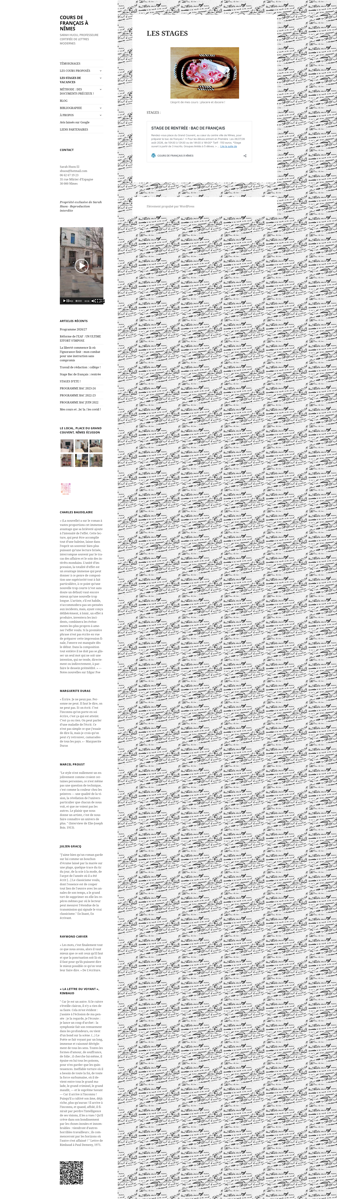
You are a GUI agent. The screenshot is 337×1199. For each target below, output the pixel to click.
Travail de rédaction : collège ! (80, 367)
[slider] (79, 301)
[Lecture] (66, 301)
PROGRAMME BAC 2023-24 (78, 388)
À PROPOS (67, 115)
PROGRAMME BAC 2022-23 (78, 395)
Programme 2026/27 (73, 329)
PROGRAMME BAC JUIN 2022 (79, 402)
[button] (82, 266)
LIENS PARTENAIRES (74, 129)
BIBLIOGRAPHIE (71, 108)
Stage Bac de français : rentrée (80, 374)
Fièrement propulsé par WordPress (170, 206)
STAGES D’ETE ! (70, 381)
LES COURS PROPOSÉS (75, 71)
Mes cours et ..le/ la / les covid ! (80, 409)
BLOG (63, 101)
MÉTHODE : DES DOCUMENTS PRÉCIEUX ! (77, 91)
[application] (81, 265)
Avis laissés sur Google (75, 122)
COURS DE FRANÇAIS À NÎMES (74, 23)
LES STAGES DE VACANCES (70, 80)
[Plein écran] (101, 301)
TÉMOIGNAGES (70, 63)
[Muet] (95, 301)
